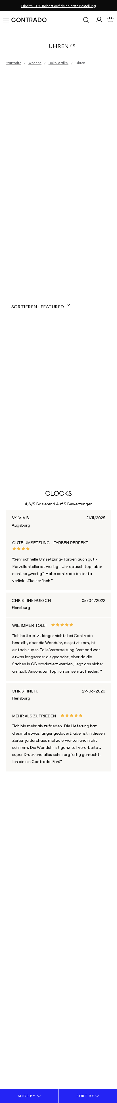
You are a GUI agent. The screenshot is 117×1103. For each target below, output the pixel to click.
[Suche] (86, 20)
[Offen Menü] (5, 19)
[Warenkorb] (110, 21)
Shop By (27, 1096)
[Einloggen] (99, 20)
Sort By (86, 1096)
